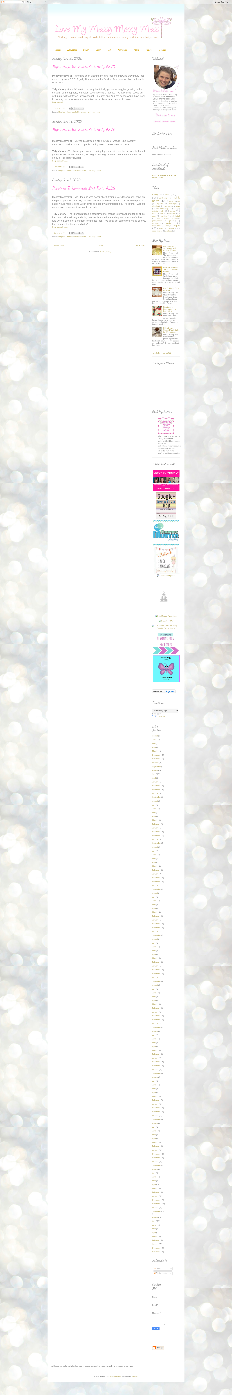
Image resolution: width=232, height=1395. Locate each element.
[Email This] (70, 108)
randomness (157, 226)
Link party (92, 112)
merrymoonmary (114, 1376)
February (156, 824)
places (172, 221)
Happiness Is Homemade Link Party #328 (83, 66)
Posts (158, 1269)
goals (154, 216)
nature (166, 218)
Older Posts (141, 245)
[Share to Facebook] (79, 108)
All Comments (161, 1273)
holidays (164, 216)
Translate (161, 716)
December (156, 755)
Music (136, 49)
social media (157, 231)
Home (58, 49)
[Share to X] (76, 108)
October (155, 763)
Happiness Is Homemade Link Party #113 (169, 309)
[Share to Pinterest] (82, 108)
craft (178, 206)
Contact (162, 49)
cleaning (155, 206)
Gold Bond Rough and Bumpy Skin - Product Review (170, 248)
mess (159, 218)
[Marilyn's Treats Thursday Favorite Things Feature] (166, 628)
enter (175, 208)
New (178, 201)
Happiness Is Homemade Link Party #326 (83, 188)
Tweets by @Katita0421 (161, 353)
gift (162, 213)
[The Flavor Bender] (166, 573)
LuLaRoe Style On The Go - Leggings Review (170, 269)
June (154, 740)
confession (168, 206)
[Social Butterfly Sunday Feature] (166, 681)
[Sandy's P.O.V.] (166, 621)
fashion (173, 211)
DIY (110, 49)
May (154, 743)
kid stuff (176, 216)
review (161, 228)
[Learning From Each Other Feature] (166, 654)
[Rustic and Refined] (164, 611)
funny (154, 213)
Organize (160, 204)
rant (167, 226)
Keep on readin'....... (60, 102)
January (155, 782)
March (155, 751)
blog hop (62, 112)
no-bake (174, 218)
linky (99, 112)
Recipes (149, 49)
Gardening (122, 49)
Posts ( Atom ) (105, 252)
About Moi (72, 49)
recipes (176, 226)
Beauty (86, 49)
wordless (168, 231)
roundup (171, 228)
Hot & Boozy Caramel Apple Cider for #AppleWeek (171, 330)
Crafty (98, 49)
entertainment (158, 211)
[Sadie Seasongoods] (166, 576)
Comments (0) (59, 108)
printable (156, 223)
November (156, 759)
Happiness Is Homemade (77, 112)
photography (157, 221)
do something (162, 209)
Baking (155, 195)
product (170, 223)
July (154, 774)
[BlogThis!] (73, 108)
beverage (173, 204)
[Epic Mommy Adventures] (166, 616)
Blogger (134, 1376)
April (154, 747)
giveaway (172, 213)
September (156, 767)
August (155, 736)
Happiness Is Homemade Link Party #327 (83, 129)
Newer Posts (59, 245)
